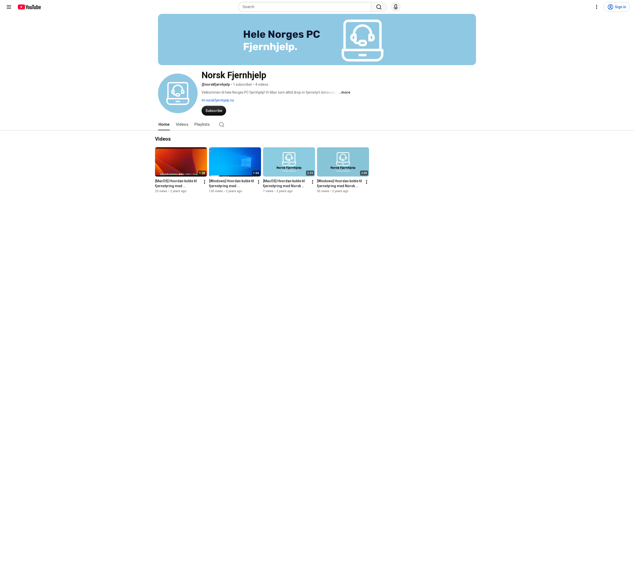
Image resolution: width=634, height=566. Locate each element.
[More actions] (205, 182)
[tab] (164, 124)
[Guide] (9, 7)
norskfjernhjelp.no (219, 100)
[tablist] (317, 124)
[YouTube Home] (29, 7)
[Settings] (597, 7)
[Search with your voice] (396, 7)
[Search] (379, 7)
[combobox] (306, 7)
